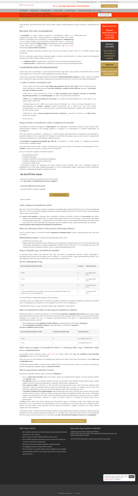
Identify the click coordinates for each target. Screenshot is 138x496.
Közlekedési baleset (70, 10)
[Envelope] (75, 488)
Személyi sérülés (58, 10)
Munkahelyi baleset (46, 10)
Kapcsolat (99, 10)
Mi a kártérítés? (24, 10)
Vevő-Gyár (74, 493)
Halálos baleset (34, 10)
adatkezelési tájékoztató (109, 479)
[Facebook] (62, 488)
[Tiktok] (69, 488)
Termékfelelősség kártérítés (85, 10)
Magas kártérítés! (109, 26)
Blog (94, 10)
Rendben (131, 476)
